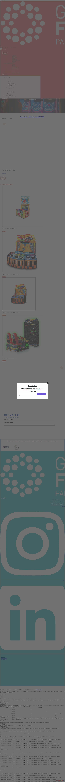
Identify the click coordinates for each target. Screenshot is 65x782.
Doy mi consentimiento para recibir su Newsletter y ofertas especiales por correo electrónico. (33, 395)
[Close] (48, 383)
